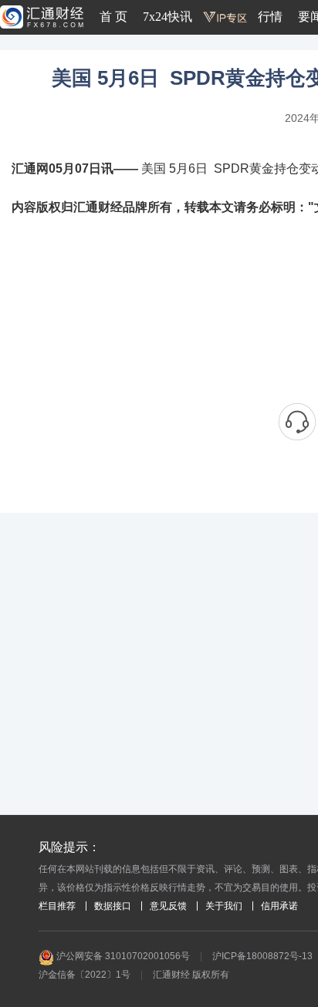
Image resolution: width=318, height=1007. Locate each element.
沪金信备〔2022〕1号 (84, 974)
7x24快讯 (167, 16)
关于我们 (223, 906)
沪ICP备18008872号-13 (262, 956)
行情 (270, 16)
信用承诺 (279, 906)
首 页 (113, 16)
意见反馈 (168, 906)
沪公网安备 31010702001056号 (122, 956)
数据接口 (112, 906)
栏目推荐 (57, 906)
